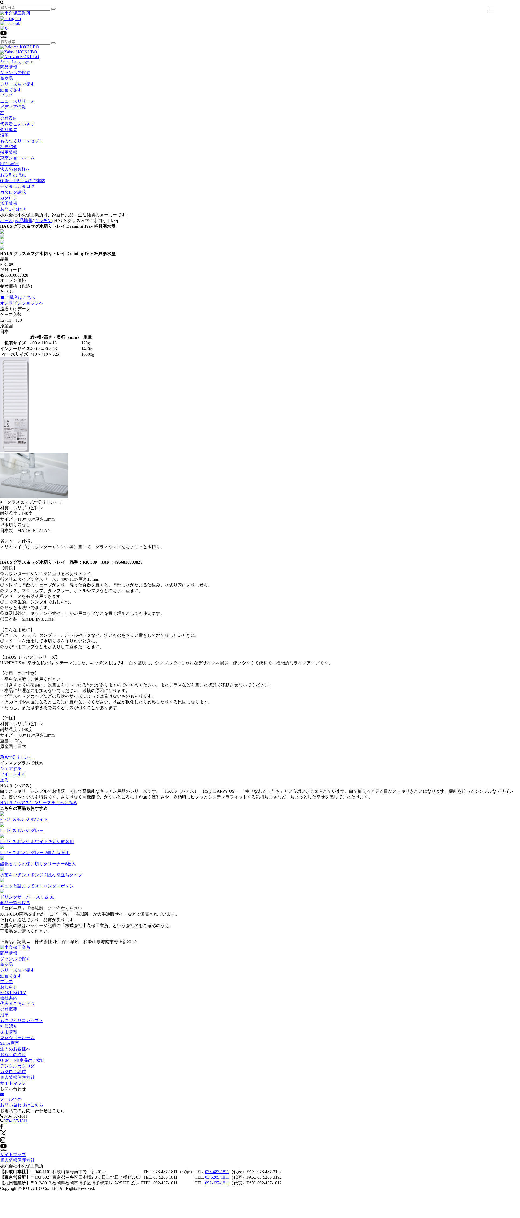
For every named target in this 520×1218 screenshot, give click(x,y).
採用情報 (8, 152)
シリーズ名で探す (17, 84)
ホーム (6, 220)
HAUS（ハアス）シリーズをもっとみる (38, 802)
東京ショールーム (17, 158)
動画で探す (11, 89)
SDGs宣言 (9, 163)
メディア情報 (13, 107)
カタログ (8, 197)
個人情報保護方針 (17, 1077)
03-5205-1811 (217, 1177)
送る (4, 780)
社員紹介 (8, 146)
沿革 (4, 135)
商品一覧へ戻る (15, 902)
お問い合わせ (13, 209)
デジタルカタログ (17, 186)
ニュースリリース (17, 101)
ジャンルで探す (15, 72)
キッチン (43, 220)
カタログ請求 (13, 192)
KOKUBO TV (13, 992)
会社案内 (8, 118)
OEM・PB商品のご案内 (23, 180)
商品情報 (8, 67)
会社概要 (8, 129)
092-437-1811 (217, 1183)
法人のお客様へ (15, 169)
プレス (6, 95)
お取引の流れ (13, 175)
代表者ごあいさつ (17, 124)
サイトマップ (13, 1083)
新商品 (6, 78)
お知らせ (8, 987)
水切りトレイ (19, 757)
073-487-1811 (16, 1121)
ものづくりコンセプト (21, 141)
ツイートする (13, 774)
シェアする (11, 768)
